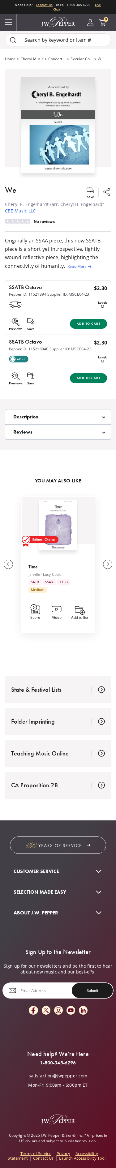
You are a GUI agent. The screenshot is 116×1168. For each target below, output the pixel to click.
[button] (58, 123)
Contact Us (44, 4)
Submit (92, 990)
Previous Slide (8, 564)
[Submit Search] (13, 40)
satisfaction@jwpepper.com (58, 1075)
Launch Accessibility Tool (82, 1158)
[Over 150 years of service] (58, 845)
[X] (46, 1011)
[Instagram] (58, 1011)
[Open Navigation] (8, 22)
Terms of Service (35, 1153)
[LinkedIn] (83, 1011)
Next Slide (107, 564)
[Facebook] (33, 1011)
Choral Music (32, 59)
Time (33, 566)
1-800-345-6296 (58, 1063)
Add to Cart (89, 324)
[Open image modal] (58, 127)
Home (10, 59)
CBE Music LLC (20, 211)
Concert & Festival (57, 59)
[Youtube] (71, 1011)
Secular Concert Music (82, 59)
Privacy (63, 1153)
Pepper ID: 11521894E (28, 349)
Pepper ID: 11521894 (27, 294)
